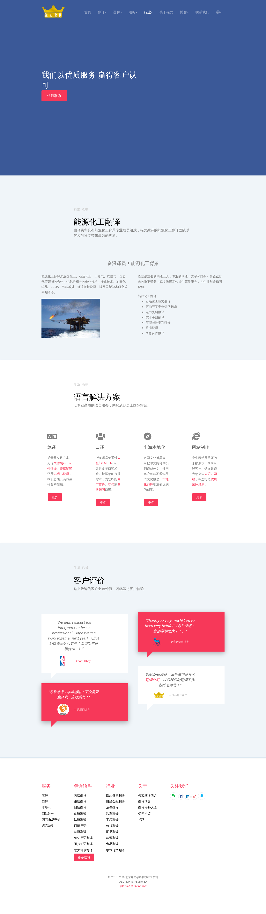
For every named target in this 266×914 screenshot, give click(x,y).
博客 (183, 12)
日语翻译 (80, 807)
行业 (147, 12)
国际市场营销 (51, 819)
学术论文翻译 (115, 850)
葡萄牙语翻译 (83, 838)
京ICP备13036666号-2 (133, 886)
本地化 (46, 807)
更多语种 (84, 857)
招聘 (141, 819)
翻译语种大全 (147, 807)
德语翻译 (80, 832)
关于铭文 (166, 12)
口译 (45, 801)
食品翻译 (112, 844)
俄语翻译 (80, 801)
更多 (55, 497)
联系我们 (202, 12)
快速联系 (54, 95)
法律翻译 (112, 807)
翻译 (101, 12)
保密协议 (144, 813)
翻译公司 (152, 679)
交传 (111, 484)
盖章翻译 (66, 468)
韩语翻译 (80, 813)
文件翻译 (60, 463)
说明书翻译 (61, 474)
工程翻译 (112, 819)
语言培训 (48, 826)
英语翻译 (80, 795)
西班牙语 (80, 826)
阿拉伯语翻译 (83, 844)
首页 (87, 12)
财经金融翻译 (115, 801)
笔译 (45, 795)
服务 (132, 12)
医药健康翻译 (115, 795)
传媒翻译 (112, 826)
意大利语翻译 (83, 850)
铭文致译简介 (147, 795)
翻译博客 (144, 801)
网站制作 (48, 813)
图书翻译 (112, 832)
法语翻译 (80, 819)
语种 (116, 12)
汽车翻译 (112, 813)
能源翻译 (112, 838)
